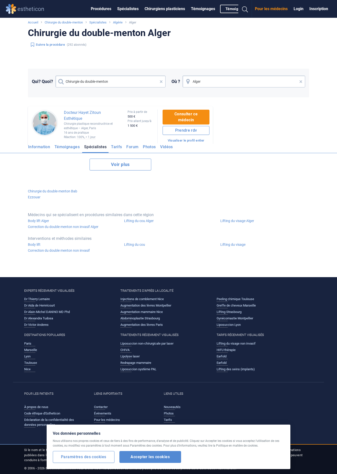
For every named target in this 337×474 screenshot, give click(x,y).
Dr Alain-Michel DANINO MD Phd (47, 312)
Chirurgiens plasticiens (165, 8)
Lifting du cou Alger (139, 221)
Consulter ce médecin (186, 117)
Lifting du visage (232, 245)
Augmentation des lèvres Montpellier (145, 305)
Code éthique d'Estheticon (42, 413)
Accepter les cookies (150, 456)
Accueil (33, 22)
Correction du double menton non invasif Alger (63, 227)
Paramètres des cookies (83, 456)
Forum (132, 146)
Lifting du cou (134, 245)
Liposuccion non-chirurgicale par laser (146, 343)
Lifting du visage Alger (237, 221)
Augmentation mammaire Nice (141, 312)
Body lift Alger (38, 221)
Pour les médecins (271, 8)
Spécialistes (128, 8)
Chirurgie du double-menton (64, 22)
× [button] (161, 81)
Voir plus (120, 164)
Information (39, 146)
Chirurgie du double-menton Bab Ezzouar (52, 194)
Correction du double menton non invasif (59, 250)
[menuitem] (101, 9)
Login (298, 8)
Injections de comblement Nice (142, 299)
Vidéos (166, 146)
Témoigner (234, 9)
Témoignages (203, 8)
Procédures (101, 8)
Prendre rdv (186, 130)
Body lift (34, 245)
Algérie (118, 22)
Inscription (318, 8)
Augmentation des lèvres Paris (141, 325)
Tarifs (116, 146)
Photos (149, 146)
